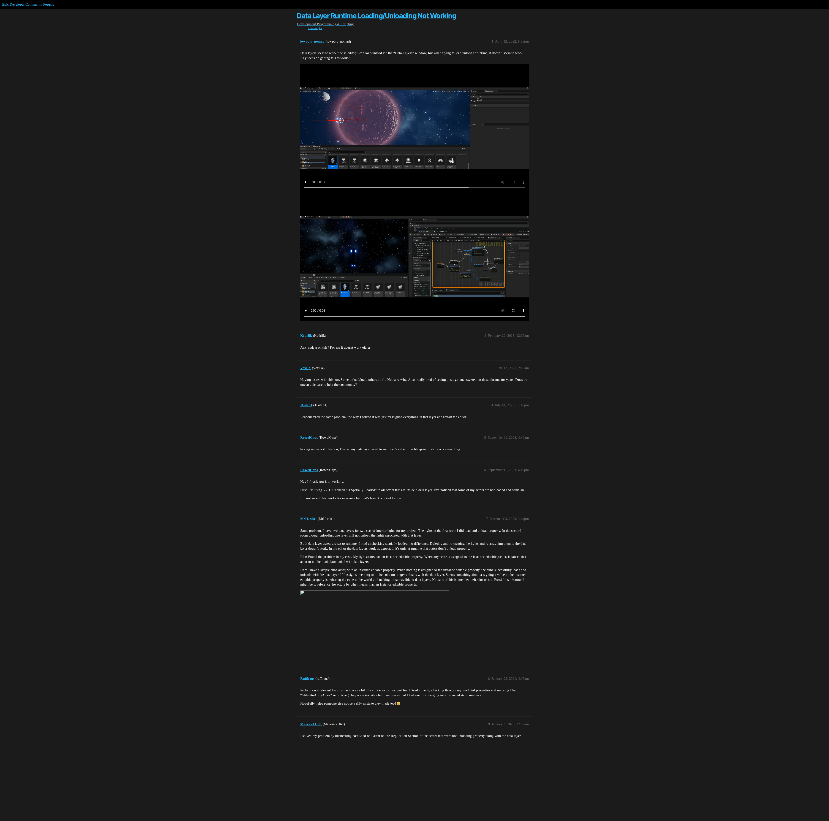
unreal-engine (315, 28)
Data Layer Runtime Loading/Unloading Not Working (376, 15)
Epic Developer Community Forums (28, 4)
